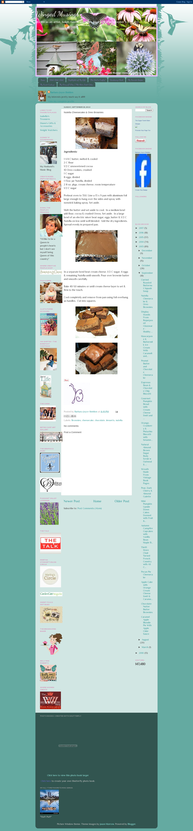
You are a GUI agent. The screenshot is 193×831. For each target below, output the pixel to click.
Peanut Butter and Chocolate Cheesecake (147, 369)
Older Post (122, 501)
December (147, 250)
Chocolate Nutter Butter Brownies (147, 608)
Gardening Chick (116, 80)
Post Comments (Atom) (89, 508)
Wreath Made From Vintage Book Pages (146, 476)
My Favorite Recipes (135, 80)
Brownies (76, 420)
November (147, 258)
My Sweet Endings (47, 84)
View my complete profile (61, 101)
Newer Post (72, 501)
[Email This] (65, 416)
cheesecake (88, 420)
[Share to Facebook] (72, 416)
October (146, 265)
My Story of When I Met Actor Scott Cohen (76, 84)
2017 (141, 228)
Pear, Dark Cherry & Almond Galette (146, 492)
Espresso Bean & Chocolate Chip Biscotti (146, 388)
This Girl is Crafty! (97, 80)
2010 (141, 653)
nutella (119, 420)
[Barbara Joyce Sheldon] (143, 186)
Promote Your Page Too (142, 130)
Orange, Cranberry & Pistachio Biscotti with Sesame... (147, 431)
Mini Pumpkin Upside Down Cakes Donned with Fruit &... (147, 511)
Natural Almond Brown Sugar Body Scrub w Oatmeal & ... (146, 454)
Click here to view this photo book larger (68, 775)
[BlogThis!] (67, 416)
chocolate (100, 420)
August (145, 639)
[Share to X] (70, 416)
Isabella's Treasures (45, 117)
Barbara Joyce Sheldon (61, 92)
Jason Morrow (107, 824)
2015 (141, 237)
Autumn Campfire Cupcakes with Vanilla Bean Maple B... (147, 534)
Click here (46, 781)
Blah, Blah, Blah (56, 80)
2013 (141, 246)
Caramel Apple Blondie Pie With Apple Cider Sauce (146, 625)
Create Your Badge (141, 190)
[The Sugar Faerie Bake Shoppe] (136, 127)
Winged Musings (57, 13)
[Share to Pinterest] (75, 416)
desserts (110, 420)
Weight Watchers (48, 130)
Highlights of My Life (76, 80)
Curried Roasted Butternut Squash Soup (146, 285)
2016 (141, 232)
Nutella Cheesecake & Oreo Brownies (147, 301)
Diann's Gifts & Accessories (48, 124)
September (147, 273)
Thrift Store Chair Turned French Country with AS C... (146, 557)
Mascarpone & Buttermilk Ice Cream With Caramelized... (147, 346)
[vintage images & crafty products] (50, 471)
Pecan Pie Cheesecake (147, 574)
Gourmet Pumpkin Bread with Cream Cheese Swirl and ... (146, 408)
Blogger (131, 824)
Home (43, 80)
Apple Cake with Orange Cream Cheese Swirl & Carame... (147, 590)
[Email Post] (116, 411)
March (145, 647)
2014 (141, 242)
